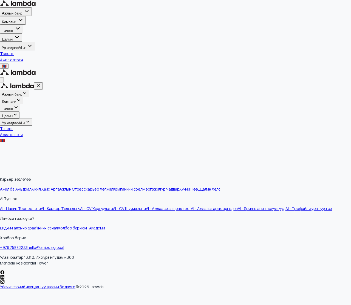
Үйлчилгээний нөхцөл (19, 286)
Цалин (7, 39)
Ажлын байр (12, 13)
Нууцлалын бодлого (57, 286)
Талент (7, 30)
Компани (9, 22)
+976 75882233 (13, 247)
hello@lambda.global (45, 247)
